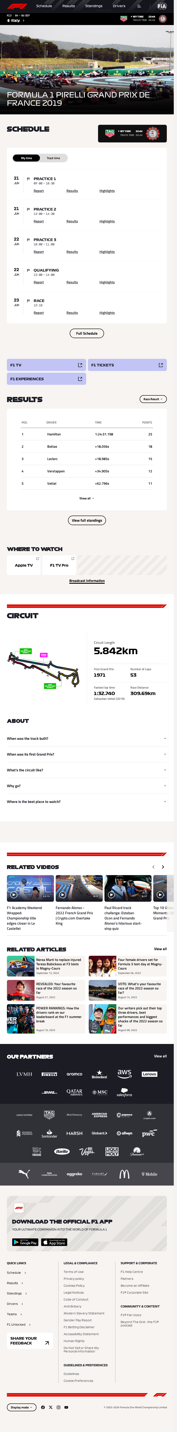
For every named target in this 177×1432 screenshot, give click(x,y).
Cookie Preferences (78, 1381)
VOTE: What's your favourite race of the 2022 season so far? (139, 988)
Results (68, 6)
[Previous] (153, 867)
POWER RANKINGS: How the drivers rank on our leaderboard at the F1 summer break (59, 1015)
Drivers (119, 6)
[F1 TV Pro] (59, 565)
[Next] (163, 867)
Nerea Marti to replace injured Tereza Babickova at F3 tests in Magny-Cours (58, 963)
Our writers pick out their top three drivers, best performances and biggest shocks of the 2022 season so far (140, 1017)
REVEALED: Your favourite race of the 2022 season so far (56, 988)
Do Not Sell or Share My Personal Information (81, 1350)
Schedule (44, 6)
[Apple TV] (24, 565)
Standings (94, 6)
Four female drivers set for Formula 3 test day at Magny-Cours (140, 963)
